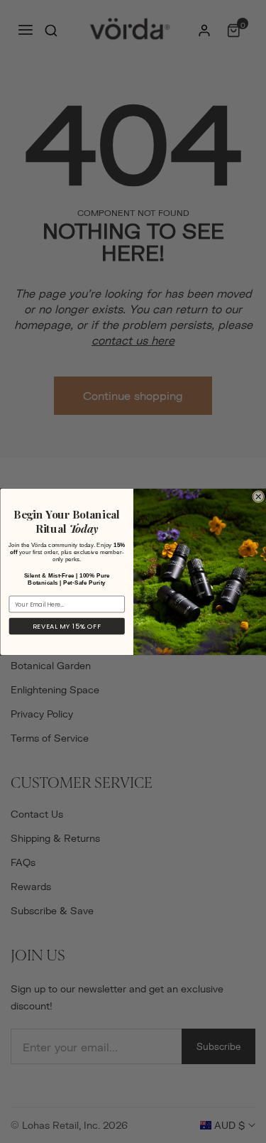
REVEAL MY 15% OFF (66, 626)
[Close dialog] (258, 496)
